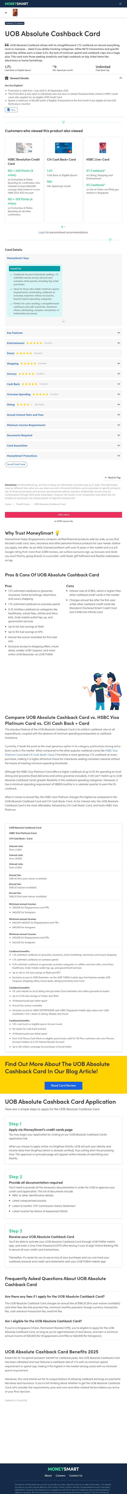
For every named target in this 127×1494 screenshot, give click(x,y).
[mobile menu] (120, 3)
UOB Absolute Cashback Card (50, 504)
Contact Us (75, 1475)
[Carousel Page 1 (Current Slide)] (62, 226)
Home (8, 504)
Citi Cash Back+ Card (41, 754)
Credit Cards (22, 504)
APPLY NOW (63, 514)
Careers (60, 1475)
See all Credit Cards (16, 464)
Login (42, 232)
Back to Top (114, 477)
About (48, 1475)
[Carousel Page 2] (64, 226)
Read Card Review (63, 1085)
